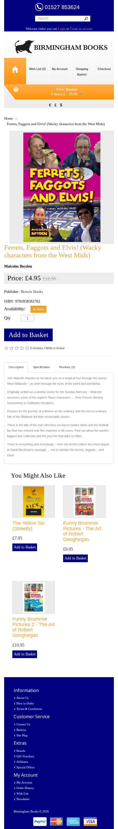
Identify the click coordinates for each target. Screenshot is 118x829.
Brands (20, 750)
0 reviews (36, 348)
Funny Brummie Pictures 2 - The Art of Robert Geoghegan (33, 627)
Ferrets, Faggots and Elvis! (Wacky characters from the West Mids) (56, 124)
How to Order (25, 703)
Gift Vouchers (25, 756)
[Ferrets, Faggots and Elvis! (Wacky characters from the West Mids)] (62, 187)
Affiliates (22, 761)
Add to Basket (28, 334)
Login (62, 28)
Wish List (22, 793)
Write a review (55, 348)
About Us (22, 697)
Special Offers (25, 767)
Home (8, 118)
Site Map (22, 735)
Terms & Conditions (29, 708)
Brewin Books (32, 292)
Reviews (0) (67, 367)
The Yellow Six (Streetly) (28, 525)
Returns (21, 729)
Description (16, 367)
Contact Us (23, 724)
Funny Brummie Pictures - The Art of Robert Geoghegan (82, 531)
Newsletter (23, 799)
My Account (24, 782)
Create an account (81, 28)
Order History (25, 788)
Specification (41, 367)
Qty (7, 318)
